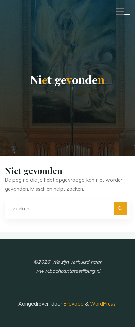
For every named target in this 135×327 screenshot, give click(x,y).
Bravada (73, 304)
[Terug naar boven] (108, 300)
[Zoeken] (120, 208)
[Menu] (119, 12)
